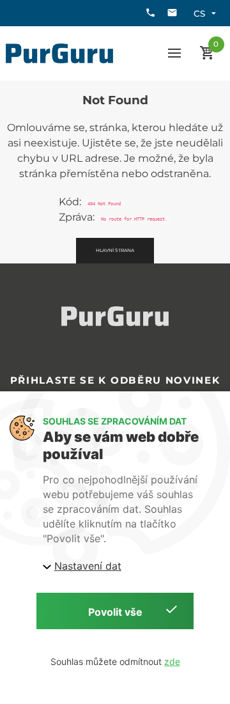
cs (199, 13)
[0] (207, 53)
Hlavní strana (115, 250)
